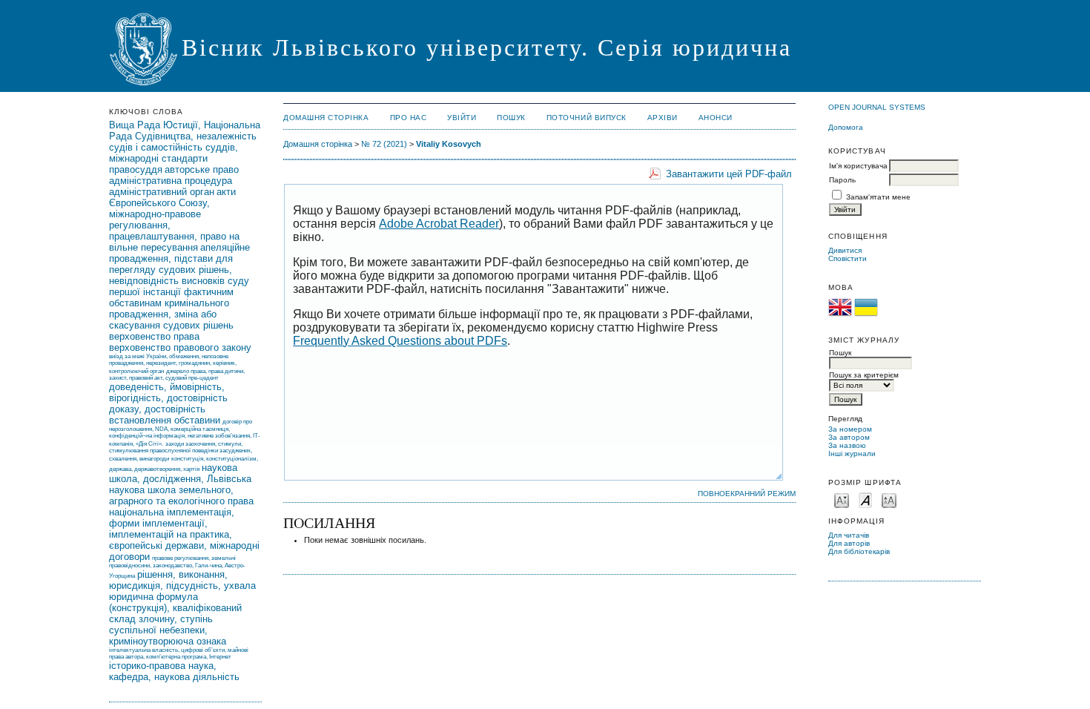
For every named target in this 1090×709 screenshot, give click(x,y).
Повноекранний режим (747, 493)
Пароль (842, 180)
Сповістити (847, 258)
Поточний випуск (586, 117)
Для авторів (849, 543)
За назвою (847, 445)
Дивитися (845, 250)
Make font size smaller (841, 499)
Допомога (845, 127)
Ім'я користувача (858, 166)
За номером (850, 429)
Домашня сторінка (326, 117)
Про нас (408, 117)
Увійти (461, 117)
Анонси (715, 117)
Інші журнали (852, 453)
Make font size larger (889, 499)
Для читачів (848, 535)
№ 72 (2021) (384, 143)
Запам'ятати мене (878, 197)
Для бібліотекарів (859, 551)
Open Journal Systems (876, 107)
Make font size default (865, 499)
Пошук (511, 117)
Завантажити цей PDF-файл (729, 173)
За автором (849, 437)
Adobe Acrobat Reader (439, 223)
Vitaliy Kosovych (448, 143)
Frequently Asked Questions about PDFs (400, 340)
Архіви (662, 117)
